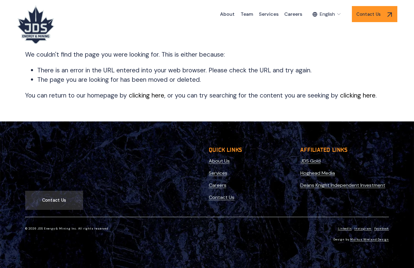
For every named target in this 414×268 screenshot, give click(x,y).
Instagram (363, 228)
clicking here (146, 95)
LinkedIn (345, 228)
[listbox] (327, 14)
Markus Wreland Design (369, 239)
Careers (293, 14)
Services (269, 14)
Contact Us (369, 14)
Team (247, 14)
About (227, 14)
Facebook (381, 228)
